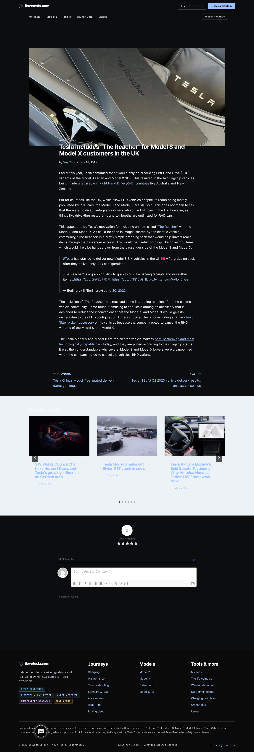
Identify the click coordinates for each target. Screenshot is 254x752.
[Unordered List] (100, 583)
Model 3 (144, 678)
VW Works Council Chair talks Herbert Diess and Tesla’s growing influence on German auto (57, 470)
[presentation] (59, 436)
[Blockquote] (105, 583)
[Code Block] (110, 583)
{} (121, 583)
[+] (126, 583)
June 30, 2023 (115, 290)
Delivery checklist (202, 691)
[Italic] (79, 583)
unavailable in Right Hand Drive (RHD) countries (113, 183)
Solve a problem (222, 5)
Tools (67, 16)
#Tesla (68, 258)
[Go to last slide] (35, 457)
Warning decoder (202, 685)
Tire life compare (202, 678)
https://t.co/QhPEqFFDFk (92, 279)
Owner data (198, 704)
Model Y (51, 16)
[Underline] (84, 583)
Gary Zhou (69, 162)
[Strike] (90, 583)
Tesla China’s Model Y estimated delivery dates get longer (84, 380)
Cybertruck (146, 685)
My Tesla (34, 16)
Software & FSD (98, 691)
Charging (94, 672)
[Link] (116, 583)
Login (192, 559)
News (62, 140)
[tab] (119, 502)
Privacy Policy (222, 745)
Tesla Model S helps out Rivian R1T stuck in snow (124, 466)
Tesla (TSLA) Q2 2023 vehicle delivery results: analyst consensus (166, 380)
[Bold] (74, 583)
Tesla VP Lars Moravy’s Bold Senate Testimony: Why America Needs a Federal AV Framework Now (191, 472)
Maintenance (96, 678)
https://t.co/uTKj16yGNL (130, 279)
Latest (103, 16)
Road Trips (94, 704)
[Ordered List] (95, 583)
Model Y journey (215, 16)
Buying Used (96, 711)
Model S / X (146, 691)
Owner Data (85, 16)
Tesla (72, 140)
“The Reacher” (167, 226)
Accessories (96, 698)
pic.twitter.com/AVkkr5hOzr (169, 279)
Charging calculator (203, 698)
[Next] (219, 457)
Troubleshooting (98, 685)
